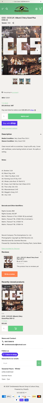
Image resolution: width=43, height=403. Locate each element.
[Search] (7, 9)
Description (7, 134)
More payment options (9, 128)
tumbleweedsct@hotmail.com (15, 344)
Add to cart (25, 116)
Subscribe (39, 363)
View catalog (3, 9)
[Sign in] (36, 8)
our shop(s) (15, 92)
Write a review (9, 274)
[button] (2, 1)
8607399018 (9, 341)
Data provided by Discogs (11, 248)
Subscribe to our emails (10, 358)
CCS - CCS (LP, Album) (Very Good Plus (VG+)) (12, 317)
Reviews (5, 252)
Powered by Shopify (21, 389)
